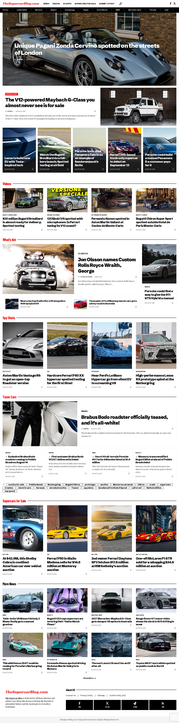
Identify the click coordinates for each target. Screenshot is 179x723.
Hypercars (95, 371)
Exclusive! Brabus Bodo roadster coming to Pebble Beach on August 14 (20, 459)
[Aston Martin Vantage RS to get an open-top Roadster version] (23, 345)
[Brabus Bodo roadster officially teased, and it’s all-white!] (40, 423)
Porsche (153, 10)
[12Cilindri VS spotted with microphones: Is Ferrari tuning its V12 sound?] (67, 200)
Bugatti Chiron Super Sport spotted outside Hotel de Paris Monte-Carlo (154, 222)
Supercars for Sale (14, 501)
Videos (7, 183)
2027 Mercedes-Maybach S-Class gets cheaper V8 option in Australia (111, 620)
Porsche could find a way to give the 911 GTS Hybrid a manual (159, 294)
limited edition (154, 488)
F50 (48, 554)
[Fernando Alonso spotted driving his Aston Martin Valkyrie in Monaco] (67, 645)
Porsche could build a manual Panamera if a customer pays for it (159, 160)
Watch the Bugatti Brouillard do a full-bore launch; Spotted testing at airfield (54, 160)
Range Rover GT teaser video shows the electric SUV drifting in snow (155, 621)
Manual (147, 287)
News (94, 453)
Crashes (9, 488)
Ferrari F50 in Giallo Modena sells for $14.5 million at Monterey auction (63, 564)
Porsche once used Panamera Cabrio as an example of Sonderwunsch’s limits (89, 158)
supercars (165, 484)
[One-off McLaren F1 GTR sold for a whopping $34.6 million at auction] (156, 528)
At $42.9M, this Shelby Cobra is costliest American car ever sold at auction (22, 564)
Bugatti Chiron (141, 215)
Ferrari (5, 10)
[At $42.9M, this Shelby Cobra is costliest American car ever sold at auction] (23, 528)
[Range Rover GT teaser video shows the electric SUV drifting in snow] (156, 600)
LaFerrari (137, 488)
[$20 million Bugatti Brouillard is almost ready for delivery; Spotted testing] (23, 200)
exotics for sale (16, 484)
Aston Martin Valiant (99, 215)
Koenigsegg (70, 10)
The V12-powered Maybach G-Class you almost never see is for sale (50, 102)
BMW (118, 10)
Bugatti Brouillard (10, 215)
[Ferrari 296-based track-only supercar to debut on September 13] (124, 150)
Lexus (93, 660)
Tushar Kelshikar (86, 277)
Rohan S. (10, 111)
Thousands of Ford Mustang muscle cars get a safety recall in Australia (113, 302)
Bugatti (54, 10)
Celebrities (83, 253)
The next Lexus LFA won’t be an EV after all (111, 665)
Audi (166, 10)
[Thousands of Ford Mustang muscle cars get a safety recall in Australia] (80, 304)
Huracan (40, 488)
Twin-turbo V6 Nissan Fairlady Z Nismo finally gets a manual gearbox (21, 621)
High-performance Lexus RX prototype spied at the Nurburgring (155, 379)
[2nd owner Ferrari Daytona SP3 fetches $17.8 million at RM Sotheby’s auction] (111, 528)
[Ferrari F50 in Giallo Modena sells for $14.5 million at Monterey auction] (67, 528)
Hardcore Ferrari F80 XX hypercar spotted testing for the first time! (66, 379)
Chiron (141, 484)
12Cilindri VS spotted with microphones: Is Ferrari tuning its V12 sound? (65, 222)
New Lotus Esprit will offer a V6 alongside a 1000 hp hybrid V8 (42, 302)
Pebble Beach (36, 484)
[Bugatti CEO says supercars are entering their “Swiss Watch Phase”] (67, 600)
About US (70, 689)
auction (104, 484)
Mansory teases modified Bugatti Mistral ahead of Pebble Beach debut (153, 459)
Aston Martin (102, 10)
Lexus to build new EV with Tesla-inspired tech (17, 161)
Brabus (84, 411)
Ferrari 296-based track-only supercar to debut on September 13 (124, 160)
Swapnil (20, 59)
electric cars (24, 488)
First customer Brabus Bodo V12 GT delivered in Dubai (66, 458)
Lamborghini (22, 10)
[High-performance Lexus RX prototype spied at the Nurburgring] (156, 345)
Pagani (85, 10)
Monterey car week (123, 484)
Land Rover (140, 615)
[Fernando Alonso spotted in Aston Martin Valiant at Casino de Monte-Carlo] (111, 200)
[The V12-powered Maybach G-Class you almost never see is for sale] (138, 107)
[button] (120, 3)
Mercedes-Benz (134, 10)
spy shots (88, 488)
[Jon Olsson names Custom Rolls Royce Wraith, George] (38, 269)
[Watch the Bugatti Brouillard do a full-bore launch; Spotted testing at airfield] (54, 150)
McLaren (38, 10)
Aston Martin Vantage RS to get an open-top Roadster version (21, 379)
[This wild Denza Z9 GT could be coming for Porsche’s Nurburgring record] (23, 645)
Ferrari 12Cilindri (53, 215)
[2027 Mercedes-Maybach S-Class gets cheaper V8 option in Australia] (111, 600)
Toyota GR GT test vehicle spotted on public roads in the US (155, 665)
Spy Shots (9, 318)
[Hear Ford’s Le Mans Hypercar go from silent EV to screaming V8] (111, 345)
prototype (6, 371)
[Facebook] (170, 4)
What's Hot (9, 239)
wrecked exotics (58, 488)
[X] (174, 4)
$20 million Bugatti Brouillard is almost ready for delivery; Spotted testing (23, 222)
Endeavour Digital (95, 720)
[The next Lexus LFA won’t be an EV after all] (111, 645)
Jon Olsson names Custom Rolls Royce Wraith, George (107, 265)
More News (9, 584)
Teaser (75, 488)
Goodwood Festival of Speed (112, 488)
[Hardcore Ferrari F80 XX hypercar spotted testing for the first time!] (67, 345)
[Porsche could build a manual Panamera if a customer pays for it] (159, 150)
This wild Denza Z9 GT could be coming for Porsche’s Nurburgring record (22, 666)
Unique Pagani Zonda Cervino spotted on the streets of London (86, 49)
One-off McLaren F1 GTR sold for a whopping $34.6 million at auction (155, 562)
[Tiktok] (135, 705)
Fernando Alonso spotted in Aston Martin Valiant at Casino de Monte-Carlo (110, 222)
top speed (10, 491)
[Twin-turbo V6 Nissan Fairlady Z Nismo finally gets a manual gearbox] (23, 600)
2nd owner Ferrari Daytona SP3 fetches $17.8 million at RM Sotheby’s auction (111, 562)
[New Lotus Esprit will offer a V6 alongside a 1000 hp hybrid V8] (11, 304)
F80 (48, 371)
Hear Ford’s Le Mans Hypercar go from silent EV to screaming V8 (111, 379)
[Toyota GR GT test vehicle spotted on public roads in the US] (156, 645)
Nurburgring (141, 371)
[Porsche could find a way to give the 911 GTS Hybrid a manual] (159, 264)
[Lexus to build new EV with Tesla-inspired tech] (19, 150)
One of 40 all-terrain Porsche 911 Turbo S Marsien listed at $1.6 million (111, 459)
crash (152, 484)
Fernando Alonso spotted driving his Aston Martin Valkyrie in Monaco (66, 666)
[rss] (162, 705)
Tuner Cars (9, 397)
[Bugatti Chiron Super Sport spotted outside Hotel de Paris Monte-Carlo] (156, 200)
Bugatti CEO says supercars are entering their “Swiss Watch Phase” (65, 621)
